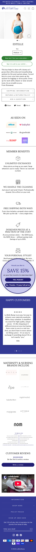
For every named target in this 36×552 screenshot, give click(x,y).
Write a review (18, 465)
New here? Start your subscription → (17, 58)
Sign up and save (17, 518)
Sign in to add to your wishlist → (17, 64)
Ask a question (18, 99)
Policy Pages (17, 512)
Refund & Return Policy (18, 95)
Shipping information (18, 91)
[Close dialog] (33, 260)
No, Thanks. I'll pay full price (18, 285)
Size (17, 49)
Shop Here (17, 505)
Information (17, 499)
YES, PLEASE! (18, 280)
